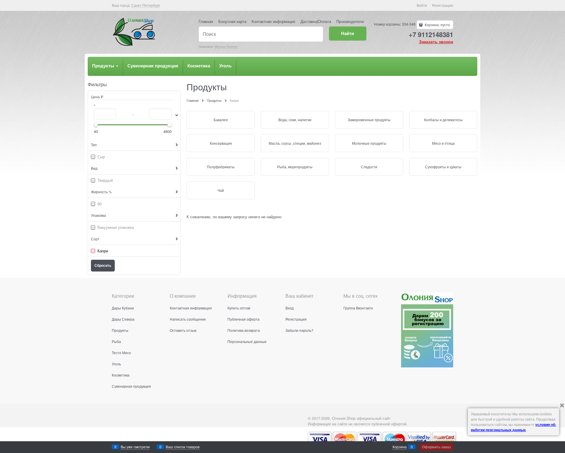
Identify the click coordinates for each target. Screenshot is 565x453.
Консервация (221, 143)
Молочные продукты (369, 143)
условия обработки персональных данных (513, 427)
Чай (220, 190)
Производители (350, 21)
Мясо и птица (443, 143)
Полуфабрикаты (221, 166)
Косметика (198, 65)
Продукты (103, 65)
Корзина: (437, 24)
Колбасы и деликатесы (443, 119)
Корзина (400, 446)
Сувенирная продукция (152, 65)
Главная (206, 21)
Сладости (369, 166)
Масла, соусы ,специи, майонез (295, 143)
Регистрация (442, 5)
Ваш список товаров (183, 446)
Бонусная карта (232, 21)
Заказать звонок (436, 41)
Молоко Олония (226, 46)
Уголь (225, 65)
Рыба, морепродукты (295, 166)
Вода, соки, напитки (294, 119)
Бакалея (221, 119)
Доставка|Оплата (315, 21)
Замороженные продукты (369, 119)
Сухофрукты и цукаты (443, 166)
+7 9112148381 (431, 34)
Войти (422, 5)
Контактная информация (273, 21)
